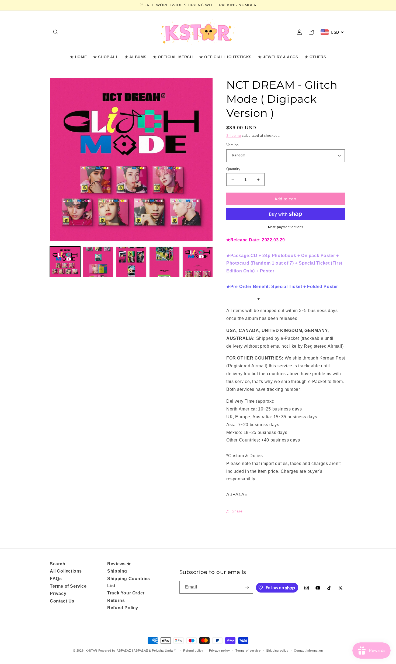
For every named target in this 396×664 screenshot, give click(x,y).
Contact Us (62, 601)
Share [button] (237, 511)
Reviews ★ (119, 564)
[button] (56, 32)
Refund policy (193, 650)
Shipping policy (277, 650)
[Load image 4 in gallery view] (164, 262)
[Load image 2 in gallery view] (98, 262)
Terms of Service (68, 586)
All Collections (66, 571)
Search (57, 564)
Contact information (308, 650)
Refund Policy (122, 607)
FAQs (56, 578)
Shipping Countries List (128, 582)
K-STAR (91, 650)
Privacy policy (219, 650)
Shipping (233, 136)
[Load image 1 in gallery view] (65, 262)
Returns (116, 600)
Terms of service (247, 650)
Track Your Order (126, 593)
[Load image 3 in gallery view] (131, 262)
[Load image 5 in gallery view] (197, 262)
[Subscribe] (247, 587)
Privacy (58, 593)
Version (232, 145)
